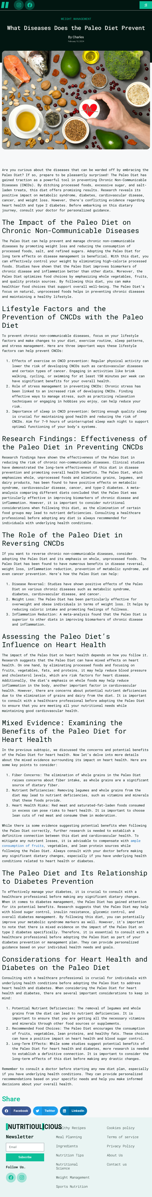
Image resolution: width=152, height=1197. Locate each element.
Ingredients (67, 1146)
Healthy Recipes (71, 1127)
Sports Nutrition (72, 1186)
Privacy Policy (121, 1146)
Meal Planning (69, 1137)
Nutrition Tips (70, 1155)
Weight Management (76, 18)
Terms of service (123, 1137)
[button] (16, 1110)
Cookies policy (121, 1127)
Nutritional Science (67, 1166)
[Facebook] (30, 5)
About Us (115, 1155)
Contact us (117, 1164)
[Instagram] (19, 5)
